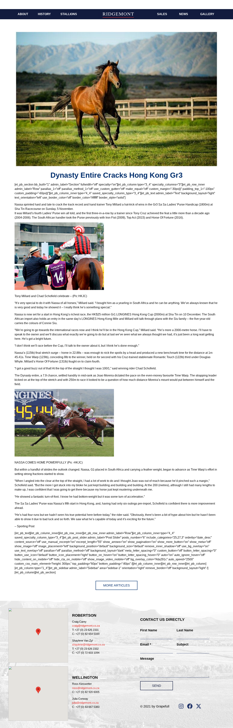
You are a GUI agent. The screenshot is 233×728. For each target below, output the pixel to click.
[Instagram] (181, 706)
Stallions (68, 14)
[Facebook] (190, 706)
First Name (148, 630)
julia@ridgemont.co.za (85, 702)
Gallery (207, 14)
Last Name (185, 630)
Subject (182, 644)
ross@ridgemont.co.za (85, 687)
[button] (38, 631)
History (44, 14)
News (183, 14)
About (23, 14)
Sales (162, 14)
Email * (145, 644)
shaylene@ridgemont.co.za (88, 644)
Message (147, 658)
